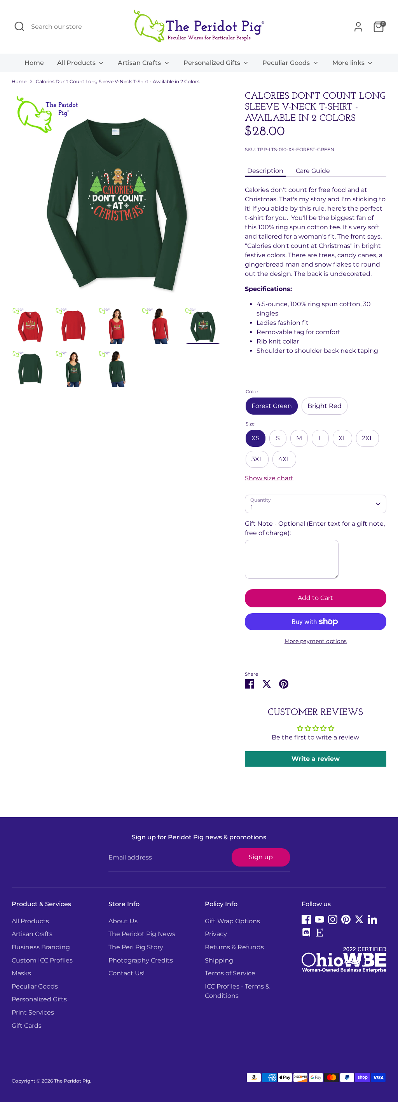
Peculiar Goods (286, 62)
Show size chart (269, 478)
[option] (117, 199)
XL (342, 438)
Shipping (219, 960)
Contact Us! (126, 973)
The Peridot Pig (72, 1081)
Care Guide (313, 170)
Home (34, 62)
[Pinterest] (346, 919)
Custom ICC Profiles (42, 960)
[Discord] (306, 932)
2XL (367, 438)
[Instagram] (332, 919)
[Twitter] (359, 919)
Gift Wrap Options (232, 921)
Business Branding (41, 947)
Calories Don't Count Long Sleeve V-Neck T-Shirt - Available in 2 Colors (117, 81)
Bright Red (324, 406)
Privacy (216, 934)
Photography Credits (140, 960)
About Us (123, 921)
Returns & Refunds (234, 947)
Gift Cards (27, 1025)
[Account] (358, 27)
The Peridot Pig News (141, 934)
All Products (77, 62)
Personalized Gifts (212, 62)
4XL (284, 459)
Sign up (261, 857)
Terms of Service (230, 973)
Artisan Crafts (140, 62)
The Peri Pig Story (135, 947)
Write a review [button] (316, 758)
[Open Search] (19, 26)
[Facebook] (306, 919)
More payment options (316, 641)
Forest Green (271, 406)
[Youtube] (319, 919)
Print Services (33, 1012)
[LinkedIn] (372, 919)
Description (265, 170)
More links (349, 62)
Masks (21, 973)
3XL (257, 459)
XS (255, 438)
